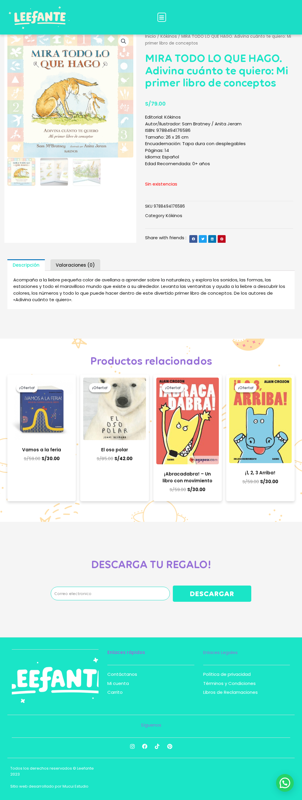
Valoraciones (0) (75, 265)
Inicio (150, 36)
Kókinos (168, 36)
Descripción (26, 265)
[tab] (26, 265)
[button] (161, 17)
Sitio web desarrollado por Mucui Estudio (49, 786)
